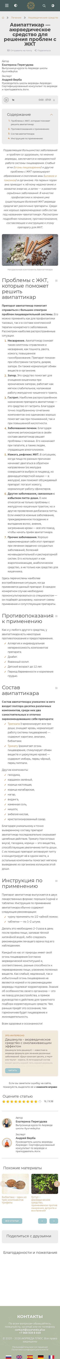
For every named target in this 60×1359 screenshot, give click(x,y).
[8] (32, 1101)
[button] (3, 1184)
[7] (28, 1101)
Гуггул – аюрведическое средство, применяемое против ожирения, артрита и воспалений (44, 1204)
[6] (24, 1101)
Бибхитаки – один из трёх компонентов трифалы (14, 1200)
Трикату (13, 746)
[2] (8, 1101)
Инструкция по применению (27, 138)
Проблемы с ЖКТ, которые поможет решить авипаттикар (30, 122)
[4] (16, 1101)
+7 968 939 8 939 (30, 1333)
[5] (20, 1101)
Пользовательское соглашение (30, 1347)
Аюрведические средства (43, 17)
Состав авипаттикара (22, 133)
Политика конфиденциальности (30, 1349)
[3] (12, 1101)
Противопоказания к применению (30, 129)
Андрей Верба (29, 84)
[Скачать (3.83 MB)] (54, 100)
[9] (36, 1101)
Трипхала (14, 724)
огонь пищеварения (27, 167)
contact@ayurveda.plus (30, 1330)
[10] (40, 1101)
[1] (4, 1101)
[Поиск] (44, 6)
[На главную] (3, 17)
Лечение (16, 17)
